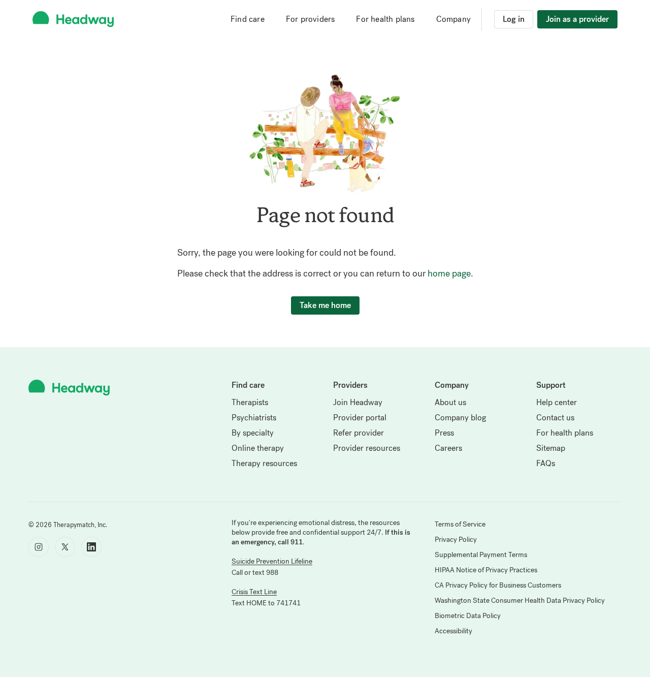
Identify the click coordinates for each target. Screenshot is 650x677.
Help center (556, 402)
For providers (310, 19)
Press (444, 432)
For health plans (385, 19)
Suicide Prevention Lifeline (272, 561)
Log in (514, 19)
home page (449, 273)
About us (450, 402)
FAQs (545, 463)
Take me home (325, 305)
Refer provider (358, 432)
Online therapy (258, 448)
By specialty (253, 432)
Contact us (555, 417)
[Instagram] (38, 547)
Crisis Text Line (254, 592)
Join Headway (357, 402)
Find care (248, 19)
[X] (65, 547)
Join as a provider (577, 19)
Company (453, 19)
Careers (448, 448)
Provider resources (366, 448)
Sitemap (550, 448)
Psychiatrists (254, 417)
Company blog (460, 417)
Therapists (250, 402)
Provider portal (359, 417)
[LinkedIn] (91, 547)
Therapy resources (264, 463)
